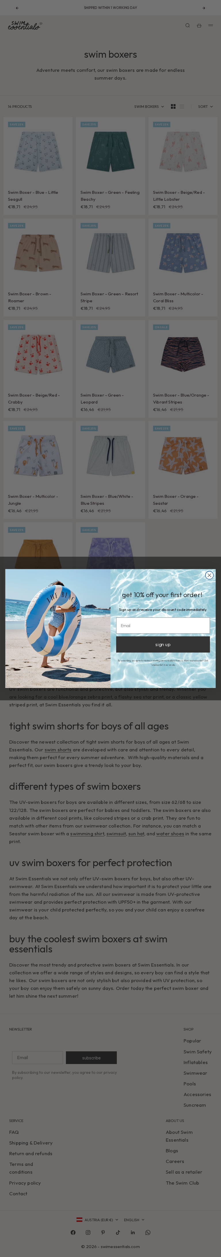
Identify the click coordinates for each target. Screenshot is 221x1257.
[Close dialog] (209, 575)
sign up (162, 644)
